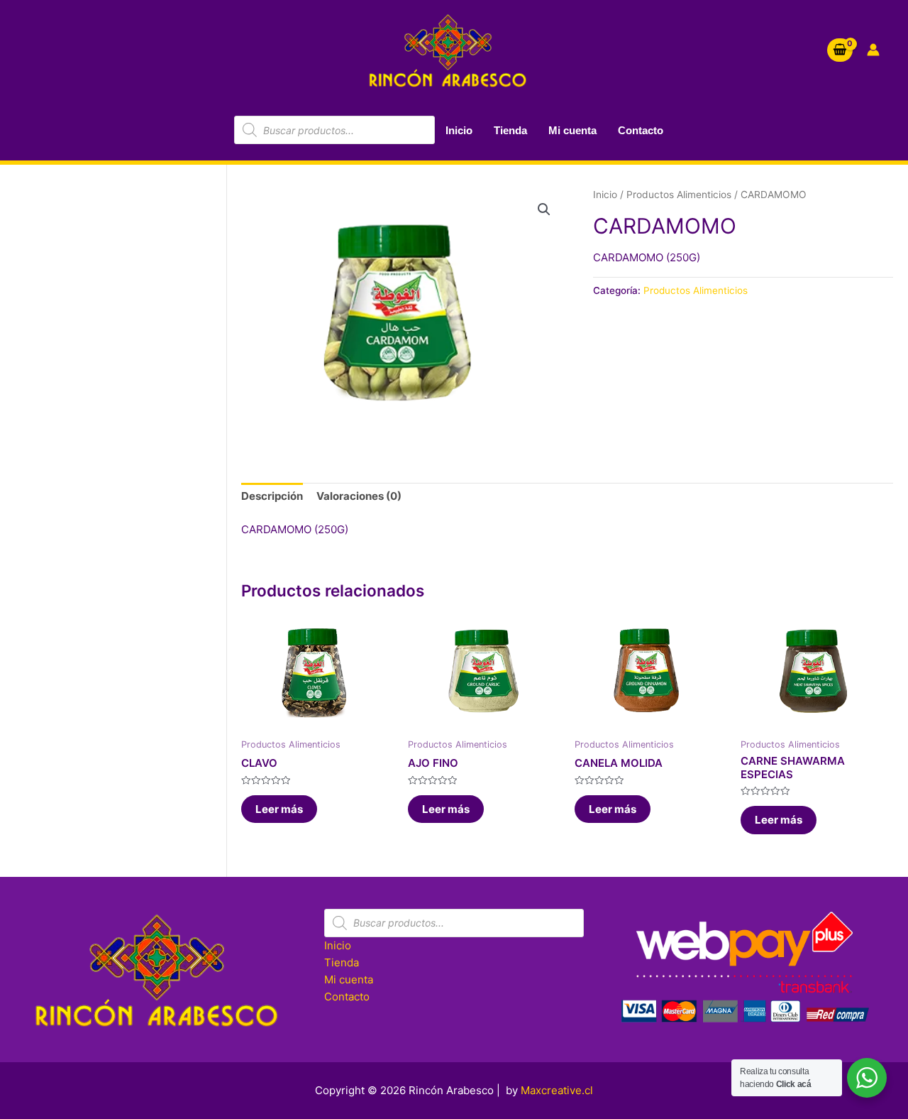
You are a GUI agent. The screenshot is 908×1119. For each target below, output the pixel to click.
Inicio (458, 130)
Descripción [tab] (272, 496)
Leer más (279, 809)
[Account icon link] (873, 49)
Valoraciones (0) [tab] (359, 496)
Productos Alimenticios (678, 194)
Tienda (510, 130)
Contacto (640, 130)
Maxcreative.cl (557, 1090)
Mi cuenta (572, 130)
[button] (544, 209)
